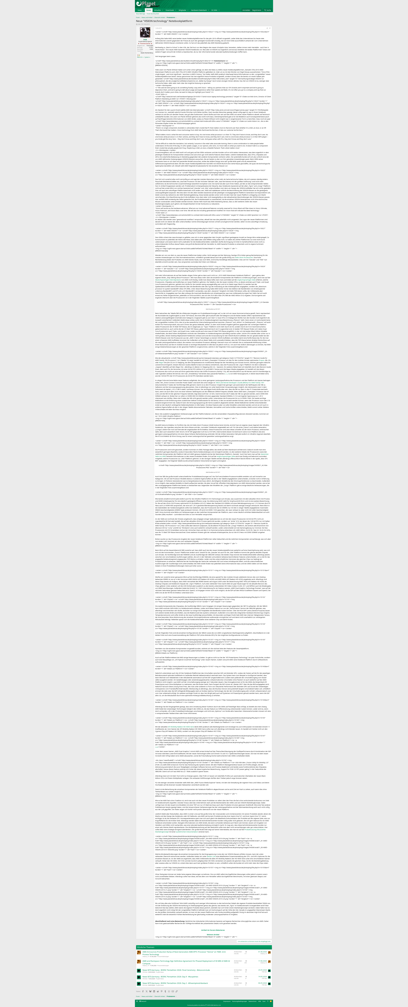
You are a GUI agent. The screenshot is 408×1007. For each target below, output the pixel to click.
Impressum (227, 1001)
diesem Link (211, 856)
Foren (148, 10)
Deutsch (143, 1001)
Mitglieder (182, 10)
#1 (270, 28)
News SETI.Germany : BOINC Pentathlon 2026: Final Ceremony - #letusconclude (176, 970)
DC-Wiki (214, 10)
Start (264, 1001)
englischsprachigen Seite (246, 280)
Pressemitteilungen (163, 956)
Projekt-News (160, 972)
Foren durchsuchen (153, 14)
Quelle (156, 747)
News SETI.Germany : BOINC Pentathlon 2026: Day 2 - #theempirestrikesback (175, 983)
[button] (143, 10)
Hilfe (259, 1001)
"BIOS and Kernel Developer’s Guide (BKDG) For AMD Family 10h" (240, 382)
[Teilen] (267, 28)
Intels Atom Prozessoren (244, 257)
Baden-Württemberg (147, 53)
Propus (261, 360)
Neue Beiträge (140, 14)
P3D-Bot (144, 972)
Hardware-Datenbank (199, 10)
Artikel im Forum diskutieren (213, 930)
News (140, 10)
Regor (161, 362)
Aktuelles (157, 10)
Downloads (170, 10)
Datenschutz (252, 1001)
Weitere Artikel (213, 934)
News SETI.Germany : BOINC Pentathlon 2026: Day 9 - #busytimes (170, 976)
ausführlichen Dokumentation (187, 832)
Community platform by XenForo (204, 1005)
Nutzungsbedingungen (239, 1001)
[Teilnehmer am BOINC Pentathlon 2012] (139, 55)
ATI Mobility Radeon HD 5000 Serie (181, 727)
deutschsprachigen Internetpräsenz (168, 280)
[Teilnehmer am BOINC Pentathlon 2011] (137, 55)
